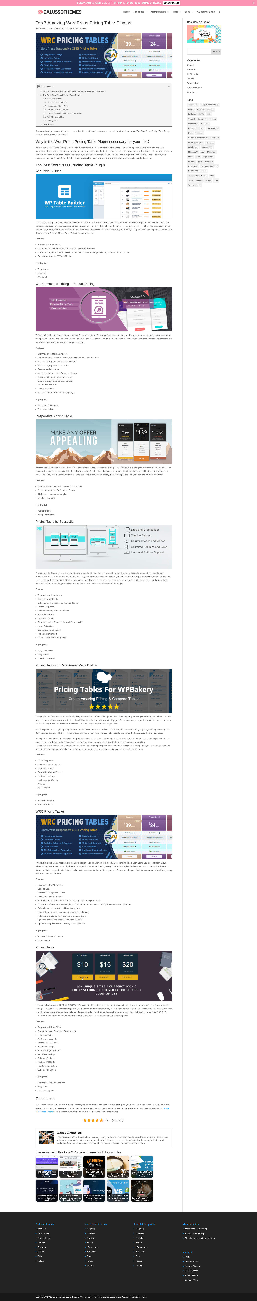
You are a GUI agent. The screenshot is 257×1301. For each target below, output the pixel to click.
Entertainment (212, 128)
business (192, 114)
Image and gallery (195, 143)
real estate (209, 161)
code (209, 114)
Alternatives (193, 105)
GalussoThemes (61, 1297)
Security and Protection (197, 176)
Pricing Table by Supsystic (54, 521)
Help (175, 12)
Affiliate (41, 1251)
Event (190, 133)
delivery (213, 119)
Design (190, 65)
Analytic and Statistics (209, 105)
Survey (208, 180)
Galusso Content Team (49, 28)
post (200, 161)
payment (191, 161)
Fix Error (199, 133)
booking (210, 109)
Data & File (202, 119)
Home (126, 12)
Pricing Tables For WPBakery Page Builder (66, 665)
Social (190, 180)
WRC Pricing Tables (50, 811)
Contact (41, 1242)
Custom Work (191, 1280)
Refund (41, 1261)
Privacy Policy (44, 1238)
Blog (187, 12)
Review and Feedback (197, 171)
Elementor (192, 69)
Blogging (200, 109)
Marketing (211, 152)
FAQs (187, 1257)
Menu (190, 157)
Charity (90, 1265)
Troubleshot (192, 83)
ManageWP (193, 152)
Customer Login (206, 12)
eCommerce (92, 1247)
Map (202, 152)
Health (90, 1242)
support (199, 180)
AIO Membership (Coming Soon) (200, 1238)
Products (139, 12)
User (216, 180)
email (202, 128)
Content (191, 119)
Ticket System (191, 1270)
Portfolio (90, 1238)
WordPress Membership (196, 1229)
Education (205, 124)
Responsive (193, 166)
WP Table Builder (48, 171)
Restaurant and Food (209, 166)
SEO (212, 176)
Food (89, 1256)
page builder (208, 157)
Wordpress (81, 28)
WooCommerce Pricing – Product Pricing (65, 284)
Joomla (190, 78)
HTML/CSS (192, 74)
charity (201, 114)
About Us (42, 1229)
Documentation (192, 1261)
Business (91, 1233)
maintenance (193, 147)
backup (191, 109)
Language (210, 143)
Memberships (158, 12)
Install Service (191, 1275)
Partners (42, 1247)
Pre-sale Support (193, 1266)
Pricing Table (45, 947)
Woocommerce (194, 185)
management (207, 147)
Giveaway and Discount (197, 138)
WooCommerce (194, 88)
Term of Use (43, 1233)
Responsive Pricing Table (54, 416)
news (198, 157)
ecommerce (193, 124)
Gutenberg (214, 138)
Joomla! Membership (194, 1233)
